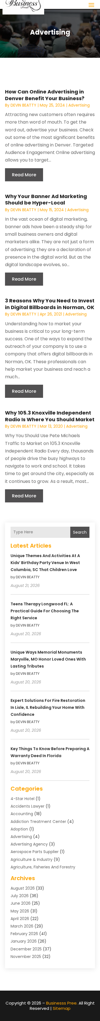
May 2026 (20, 911)
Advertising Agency (29, 844)
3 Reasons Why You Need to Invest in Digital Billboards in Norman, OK (49, 303)
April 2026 (20, 918)
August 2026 (23, 888)
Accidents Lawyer (27, 806)
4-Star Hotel (22, 798)
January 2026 (24, 941)
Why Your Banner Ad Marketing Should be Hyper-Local (46, 199)
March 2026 (22, 926)
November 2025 (26, 956)
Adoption (19, 829)
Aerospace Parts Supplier (35, 851)
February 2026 (24, 933)
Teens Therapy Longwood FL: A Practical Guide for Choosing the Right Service (45, 611)
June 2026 (21, 903)
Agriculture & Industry (31, 859)
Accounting (22, 814)
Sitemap (62, 1008)
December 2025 (26, 949)
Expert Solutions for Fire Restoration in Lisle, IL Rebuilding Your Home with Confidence (48, 707)
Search (80, 532)
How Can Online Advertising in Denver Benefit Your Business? (44, 95)
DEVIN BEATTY (23, 105)
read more (24, 175)
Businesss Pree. (62, 1003)
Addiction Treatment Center (38, 821)
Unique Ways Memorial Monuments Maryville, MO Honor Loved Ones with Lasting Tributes (48, 659)
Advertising (79, 105)
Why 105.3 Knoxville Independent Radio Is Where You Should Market (49, 416)
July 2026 (20, 896)
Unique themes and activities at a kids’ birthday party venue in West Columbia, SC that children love (45, 562)
